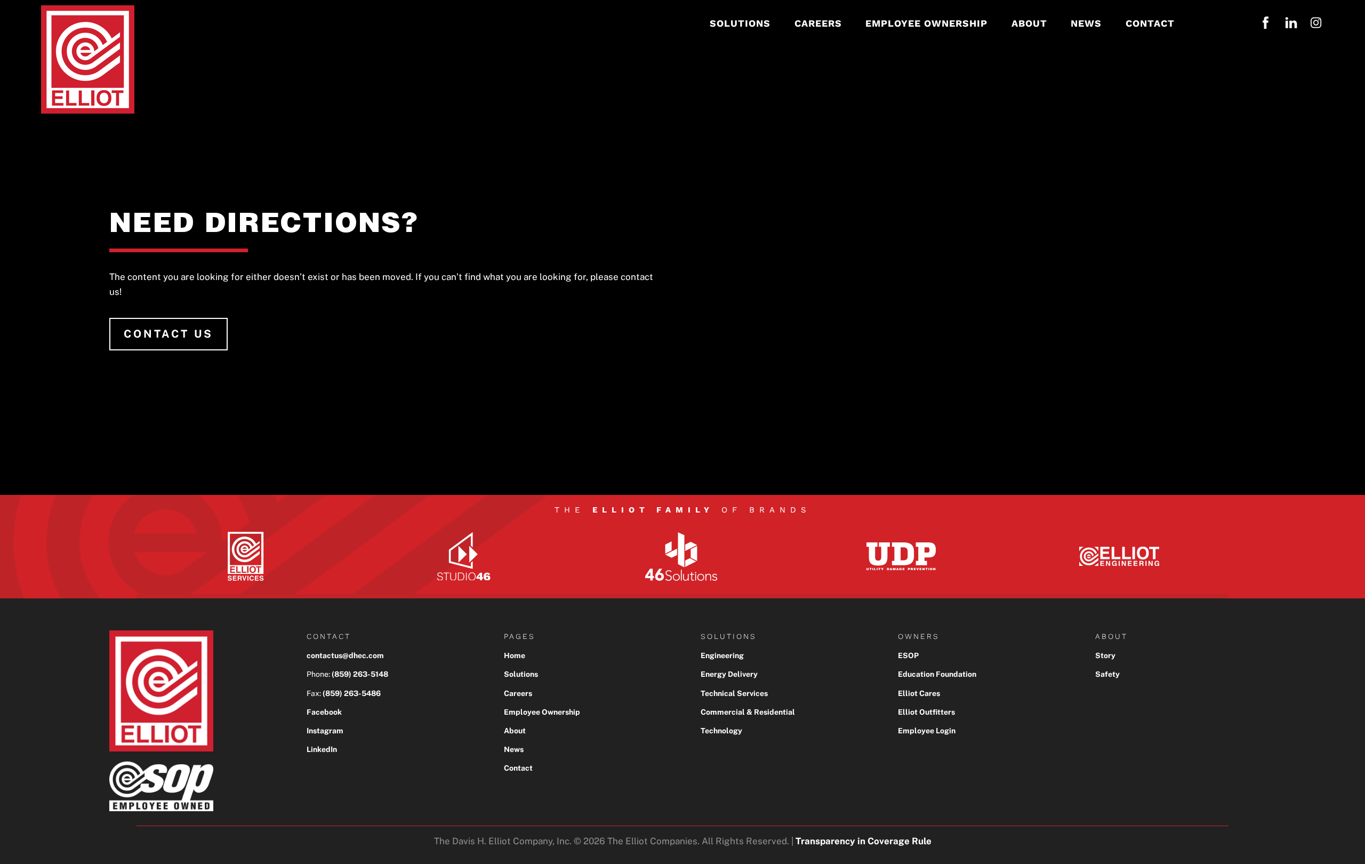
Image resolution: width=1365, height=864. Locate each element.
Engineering (722, 655)
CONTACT (1150, 23)
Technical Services (734, 693)
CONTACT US (168, 333)
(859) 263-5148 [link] (360, 674)
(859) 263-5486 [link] (352, 693)
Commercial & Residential (748, 712)
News (514, 749)
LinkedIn (322, 749)
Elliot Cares (919, 693)
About (515, 730)
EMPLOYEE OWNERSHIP (926, 23)
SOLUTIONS (740, 23)
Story (1105, 655)
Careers (518, 693)
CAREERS (818, 23)
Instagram (325, 730)
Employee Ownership (542, 712)
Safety (1107, 674)
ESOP (908, 655)
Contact (518, 768)
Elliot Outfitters (926, 712)
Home (514, 655)
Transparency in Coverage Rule (864, 841)
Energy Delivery (729, 674)
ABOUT (1029, 23)
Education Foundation (937, 674)
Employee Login (927, 730)
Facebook (324, 712)
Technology (721, 730)
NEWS (1086, 23)
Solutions (521, 674)
